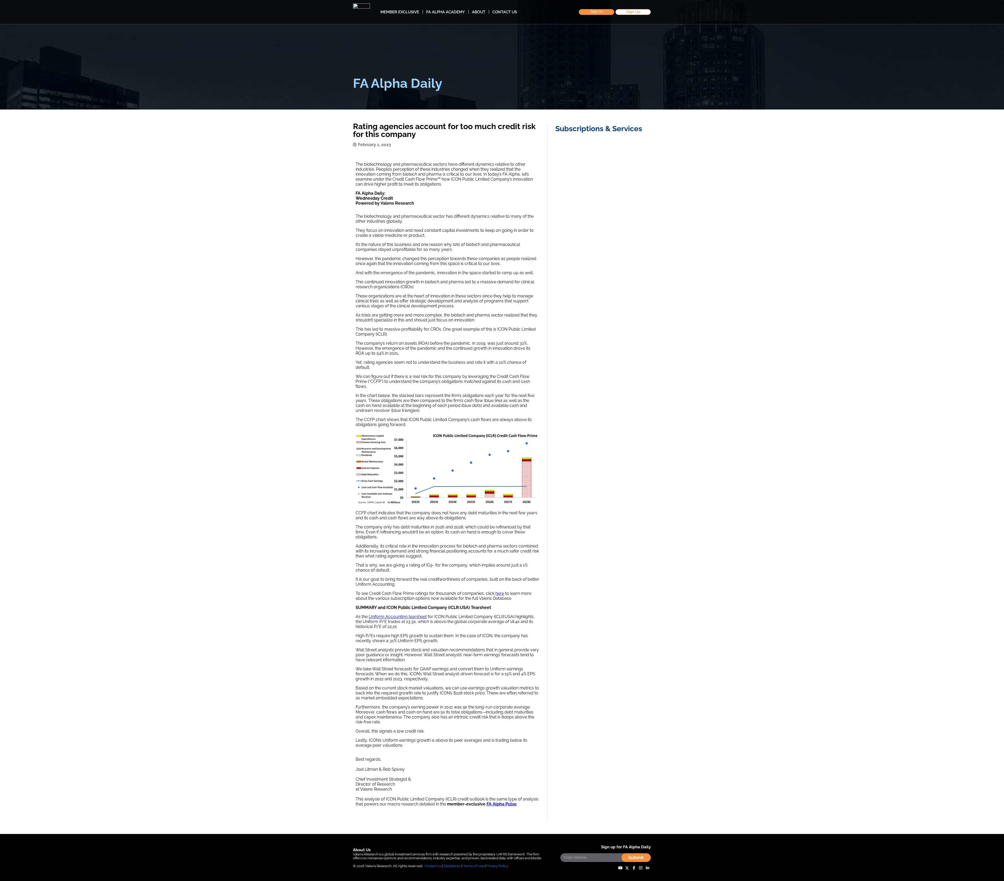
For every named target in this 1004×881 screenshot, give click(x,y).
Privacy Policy (497, 866)
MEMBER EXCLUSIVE (399, 12)
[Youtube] (620, 868)
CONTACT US (504, 12)
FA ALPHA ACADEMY (445, 12)
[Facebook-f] (633, 868)
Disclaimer (452, 866)
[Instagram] (640, 868)
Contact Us (433, 866)
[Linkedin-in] (647, 868)
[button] (596, 12)
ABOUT (478, 12)
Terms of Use (473, 866)
